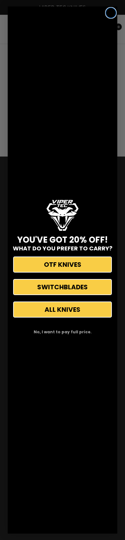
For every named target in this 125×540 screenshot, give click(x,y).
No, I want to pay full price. (63, 332)
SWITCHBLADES (62, 287)
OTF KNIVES (62, 264)
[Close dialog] (111, 13)
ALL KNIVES (62, 309)
